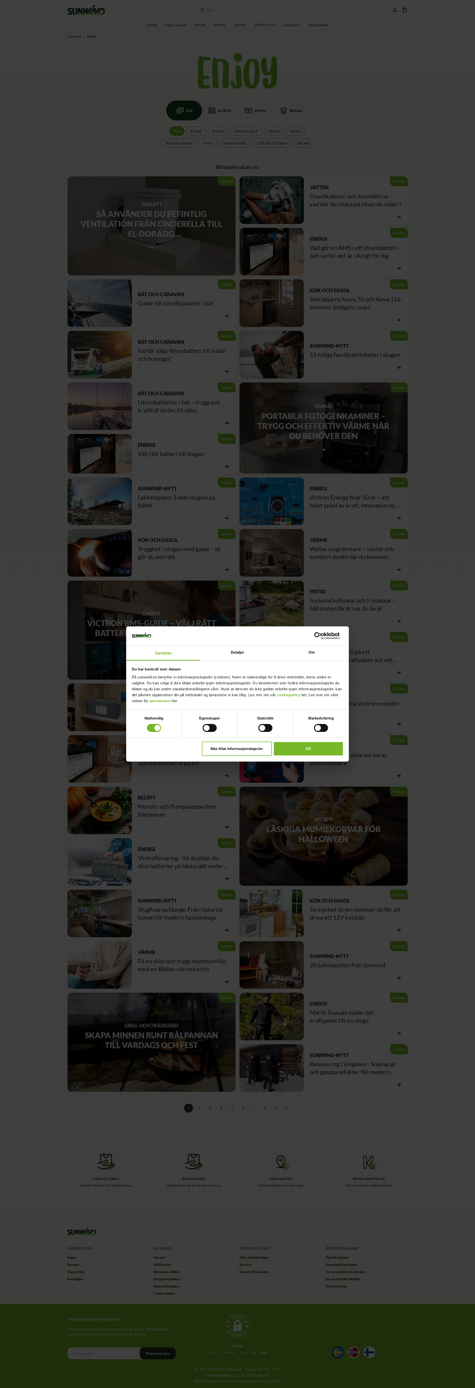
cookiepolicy (288, 695)
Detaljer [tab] (237, 652)
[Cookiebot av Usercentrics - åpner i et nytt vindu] (321, 636)
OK (308, 749)
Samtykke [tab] (163, 653)
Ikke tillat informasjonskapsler (237, 749)
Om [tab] (312, 652)
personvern (160, 701)
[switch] (210, 728)
